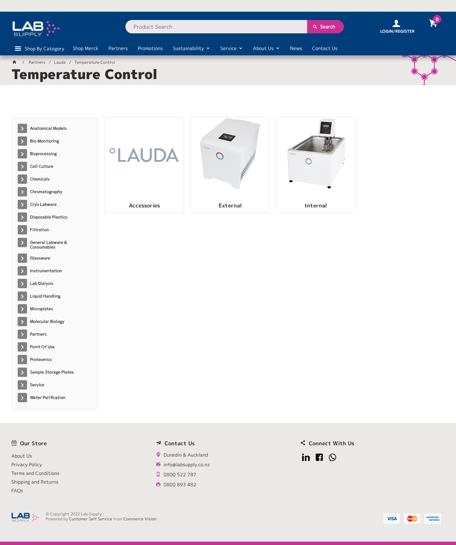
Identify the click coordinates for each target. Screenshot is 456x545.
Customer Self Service (90, 519)
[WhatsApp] (332, 457)
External (230, 205)
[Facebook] (319, 457)
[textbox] (216, 26)
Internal (316, 205)
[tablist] (228, 103)
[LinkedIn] (306, 457)
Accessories (144, 205)
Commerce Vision (140, 519)
